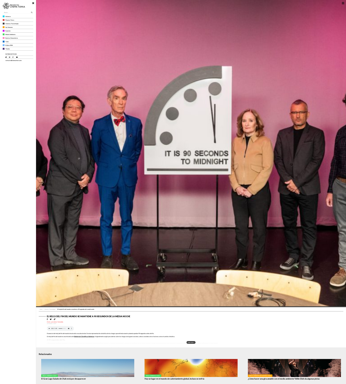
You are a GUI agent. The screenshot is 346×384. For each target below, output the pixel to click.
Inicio (41, 309)
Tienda (7, 49)
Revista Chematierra (11, 38)
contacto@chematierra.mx (13, 60)
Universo (8, 16)
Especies (8, 31)
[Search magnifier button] (32, 12)
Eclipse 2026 (9, 45)
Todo (7, 41)
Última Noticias (11, 54)
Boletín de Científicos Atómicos (84, 336)
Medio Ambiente (10, 34)
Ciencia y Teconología (11, 23)
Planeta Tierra (9, 20)
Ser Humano (9, 27)
